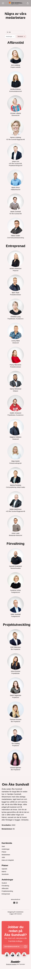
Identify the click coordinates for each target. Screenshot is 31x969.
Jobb (3, 857)
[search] (16, 32)
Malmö (4, 871)
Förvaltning (15, 543)
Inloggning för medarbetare (15, 912)
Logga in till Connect (16, 914)
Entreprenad (15, 246)
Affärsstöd (15, 42)
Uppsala (4, 869)
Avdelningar (6, 849)
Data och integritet (8, 860)
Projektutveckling (16, 624)
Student (4, 883)
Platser (4, 852)
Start (3, 846)
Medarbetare (6, 854)
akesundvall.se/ (15, 899)
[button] (27, 3)
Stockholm (5, 874)
